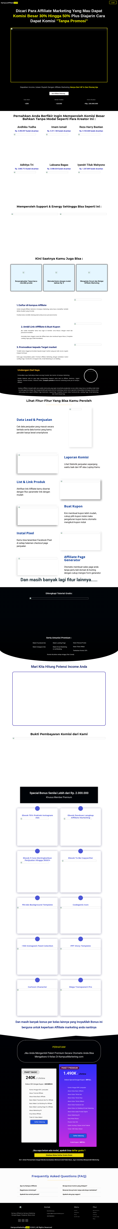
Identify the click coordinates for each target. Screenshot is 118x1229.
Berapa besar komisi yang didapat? (75, 1186)
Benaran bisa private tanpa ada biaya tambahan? (80, 1190)
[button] (59, 55)
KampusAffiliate (9, 3)
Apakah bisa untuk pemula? (29, 1194)
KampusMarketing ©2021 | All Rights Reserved (31, 1227)
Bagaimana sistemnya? (28, 1190)
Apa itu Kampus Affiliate (28, 1186)
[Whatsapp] (26, 1220)
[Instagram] (23, 1220)
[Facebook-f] (19, 1220)
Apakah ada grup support (71, 1194)
